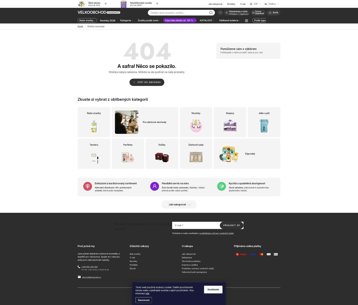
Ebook (133, 268)
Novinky (133, 261)
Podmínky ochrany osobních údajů (198, 268)
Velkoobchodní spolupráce (194, 272)
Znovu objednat (259, 12)
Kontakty (231, 4)
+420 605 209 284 (89, 267)
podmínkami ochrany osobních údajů (217, 233)
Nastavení (143, 300)
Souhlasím (213, 289)
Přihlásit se (231, 225)
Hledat (211, 13)
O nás (243, 4)
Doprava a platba (190, 265)
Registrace (244, 14)
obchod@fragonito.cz (91, 277)
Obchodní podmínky (191, 261)
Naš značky (135, 254)
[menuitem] (88, 20)
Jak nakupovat (215, 4)
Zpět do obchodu (149, 82)
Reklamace (187, 257)
